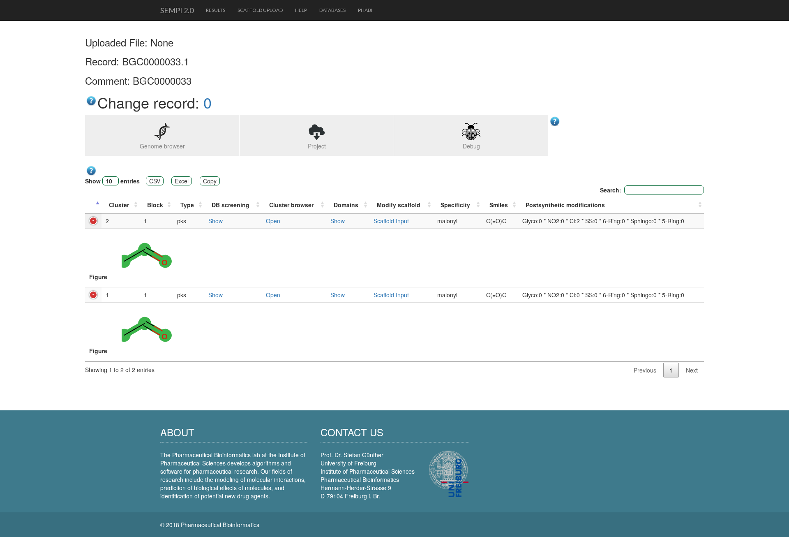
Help (301, 10)
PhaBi (365, 10)
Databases (332, 10)
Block (155, 205)
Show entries (112, 181)
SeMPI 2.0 (177, 10)
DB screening (230, 205)
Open (273, 221)
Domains (346, 205)
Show (215, 221)
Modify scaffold (398, 205)
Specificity (455, 205)
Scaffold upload (260, 10)
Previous (645, 370)
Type (187, 205)
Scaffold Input (391, 221)
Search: (610, 190)
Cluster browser (291, 205)
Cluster (119, 205)
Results (215, 10)
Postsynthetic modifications (565, 205)
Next (692, 370)
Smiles (498, 205)
